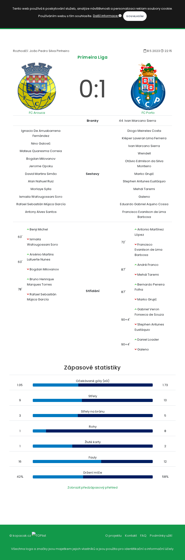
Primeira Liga (93, 57)
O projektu (113, 535)
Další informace (106, 15)
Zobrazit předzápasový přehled (92, 487)
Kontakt (131, 535)
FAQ (143, 535)
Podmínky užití (161, 535)
